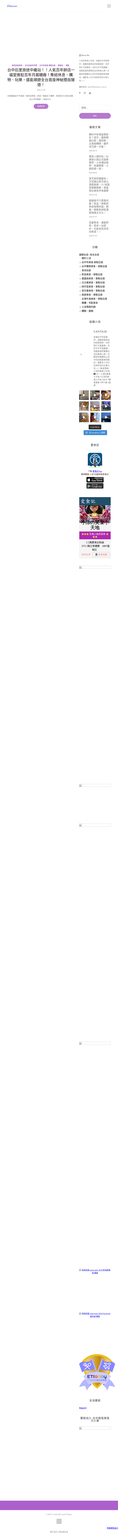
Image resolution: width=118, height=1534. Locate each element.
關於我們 (53, 1532)
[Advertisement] (41, 39)
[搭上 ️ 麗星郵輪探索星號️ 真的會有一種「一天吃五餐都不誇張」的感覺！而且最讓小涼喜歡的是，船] (95, 417)
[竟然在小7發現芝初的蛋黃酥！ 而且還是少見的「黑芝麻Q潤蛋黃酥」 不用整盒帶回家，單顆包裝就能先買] (106, 395)
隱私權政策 (63, 1532)
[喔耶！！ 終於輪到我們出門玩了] (106, 406)
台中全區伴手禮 (31, 65)
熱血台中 (83, 1408)
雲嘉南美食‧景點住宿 (93, 278)
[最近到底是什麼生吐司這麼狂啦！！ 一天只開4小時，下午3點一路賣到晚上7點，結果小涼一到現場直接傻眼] (84, 417)
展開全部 (83, 254)
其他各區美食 (17, 65)
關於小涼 (86, 258)
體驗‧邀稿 (87, 311)
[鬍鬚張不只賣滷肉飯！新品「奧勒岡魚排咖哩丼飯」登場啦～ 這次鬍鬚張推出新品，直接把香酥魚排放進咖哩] (84, 406)
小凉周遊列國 (89, 307)
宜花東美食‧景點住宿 (93, 290)
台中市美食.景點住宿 (47, 65)
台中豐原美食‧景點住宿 (94, 266)
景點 (67, 65)
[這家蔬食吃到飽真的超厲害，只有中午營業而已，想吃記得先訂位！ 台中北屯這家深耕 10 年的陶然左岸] (95, 395)
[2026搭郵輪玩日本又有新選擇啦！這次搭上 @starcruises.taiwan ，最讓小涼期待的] (106, 417)
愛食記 (60, 65)
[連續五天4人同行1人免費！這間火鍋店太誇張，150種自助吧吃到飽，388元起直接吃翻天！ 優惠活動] (95, 406)
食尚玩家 (86, 270)
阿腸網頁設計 (112, 1528)
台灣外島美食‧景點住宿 (94, 299)
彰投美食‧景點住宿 (92, 274)
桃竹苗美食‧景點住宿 (93, 286)
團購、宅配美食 (90, 303)
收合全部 (94, 254)
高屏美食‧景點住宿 (92, 294)
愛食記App (97, 471)
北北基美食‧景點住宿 (93, 282)
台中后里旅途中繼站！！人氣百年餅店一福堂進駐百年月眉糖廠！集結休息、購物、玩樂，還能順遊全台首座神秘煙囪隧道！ (41, 77)
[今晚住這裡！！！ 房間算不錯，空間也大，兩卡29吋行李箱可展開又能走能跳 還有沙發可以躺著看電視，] (84, 395)
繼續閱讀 (41, 106)
